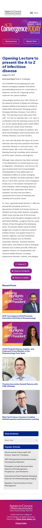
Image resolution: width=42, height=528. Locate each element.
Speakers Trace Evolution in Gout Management (18, 484)
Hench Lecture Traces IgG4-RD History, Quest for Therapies (18, 453)
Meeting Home (11, 41)
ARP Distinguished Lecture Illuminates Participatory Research (20, 460)
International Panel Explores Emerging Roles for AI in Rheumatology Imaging (21, 477)
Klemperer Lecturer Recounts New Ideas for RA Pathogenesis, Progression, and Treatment (19, 469)
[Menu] (31, 12)
